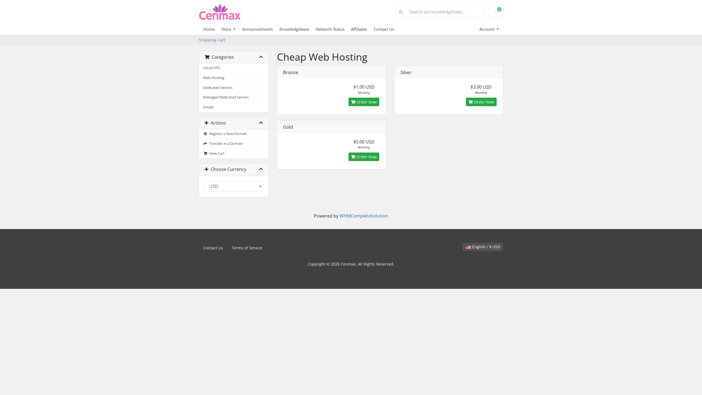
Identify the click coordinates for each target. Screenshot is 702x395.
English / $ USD (485, 246)
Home (209, 29)
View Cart (216, 153)
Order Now (366, 102)
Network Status (330, 29)
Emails (208, 107)
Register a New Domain (227, 133)
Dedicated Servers (218, 87)
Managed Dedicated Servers (226, 97)
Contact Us (384, 29)
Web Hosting (213, 77)
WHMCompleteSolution (363, 216)
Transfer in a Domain (225, 143)
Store (226, 29)
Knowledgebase (294, 29)
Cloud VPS (211, 68)
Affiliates (359, 29)
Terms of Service (247, 247)
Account (487, 29)
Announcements (257, 29)
